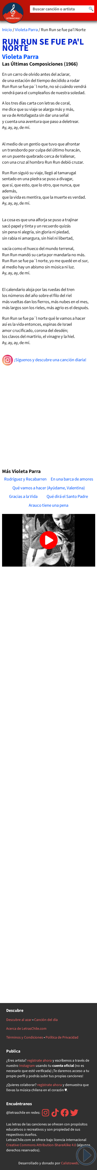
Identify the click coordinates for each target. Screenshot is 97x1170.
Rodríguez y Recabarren (25, 479)
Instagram (27, 1065)
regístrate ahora (39, 1060)
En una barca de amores (72, 479)
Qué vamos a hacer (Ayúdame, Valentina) (48, 488)
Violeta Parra (26, 30)
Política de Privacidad (62, 1037)
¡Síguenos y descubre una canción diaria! (50, 360)
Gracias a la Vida (23, 496)
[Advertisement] (48, 414)
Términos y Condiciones (24, 1037)
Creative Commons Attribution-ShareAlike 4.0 (41, 1145)
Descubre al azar (19, 1019)
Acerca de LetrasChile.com (26, 1028)
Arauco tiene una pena (48, 505)
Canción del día (46, 1019)
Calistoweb (69, 1163)
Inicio (7, 30)
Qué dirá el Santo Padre (67, 496)
